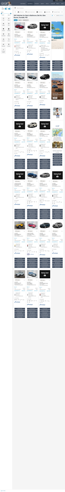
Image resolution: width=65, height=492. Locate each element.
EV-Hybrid (36, 3)
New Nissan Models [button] (57, 65)
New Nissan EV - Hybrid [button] (57, 158)
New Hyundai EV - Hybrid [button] (57, 160)
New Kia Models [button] (57, 61)
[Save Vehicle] (24, 32)
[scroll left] (15, 12)
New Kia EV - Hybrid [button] (57, 154)
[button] (3, 19)
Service (47, 3)
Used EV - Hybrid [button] (57, 164)
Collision (52, 3)
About (62, 3)
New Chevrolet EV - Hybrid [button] (57, 162)
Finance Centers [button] (19, 69)
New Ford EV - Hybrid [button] (57, 156)
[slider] (1, 13)
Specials (42, 3)
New (2, 7)
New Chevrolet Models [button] (57, 69)
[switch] (2, 8)
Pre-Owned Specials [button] (20, 67)
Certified (6, 7)
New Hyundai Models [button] (57, 67)
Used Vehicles (30, 3)
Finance (57, 3)
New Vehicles (23, 3)
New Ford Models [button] (57, 63)
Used (9, 7)
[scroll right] (62, 12)
